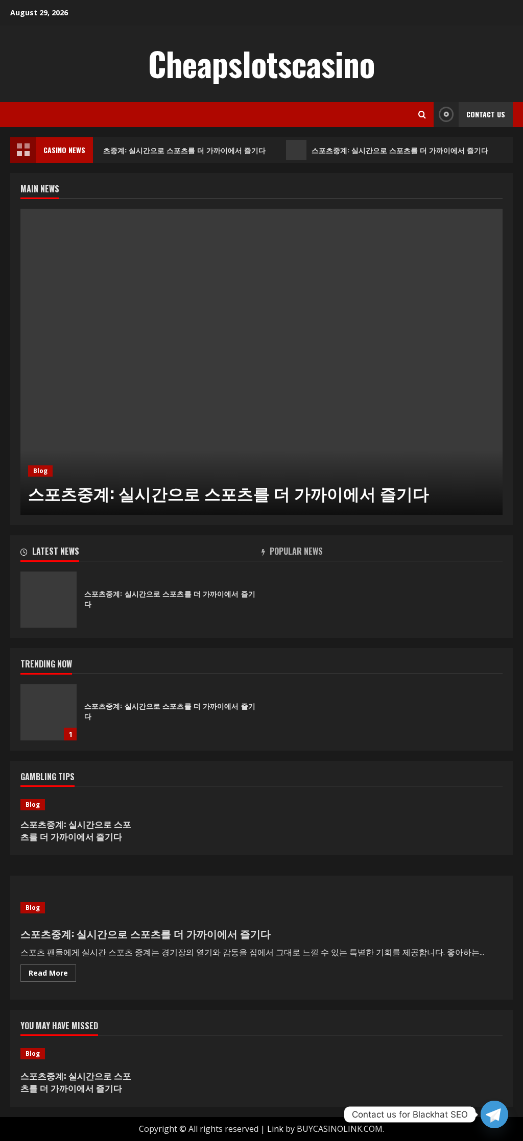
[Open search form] (422, 115)
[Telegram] (494, 1114)
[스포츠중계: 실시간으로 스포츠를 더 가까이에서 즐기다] (261, 362)
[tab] (141, 553)
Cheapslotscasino (261, 63)
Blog (40, 470)
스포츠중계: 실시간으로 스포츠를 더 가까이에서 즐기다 (174, 149)
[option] (261, 362)
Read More (52, 975)
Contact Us (485, 114)
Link (275, 1128)
